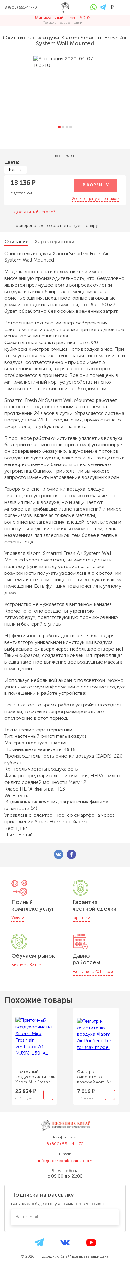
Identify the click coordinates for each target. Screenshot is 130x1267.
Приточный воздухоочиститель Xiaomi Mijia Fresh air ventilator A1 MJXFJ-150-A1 (35, 1077)
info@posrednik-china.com (65, 1160)
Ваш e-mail (27, 1217)
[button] (59, 127)
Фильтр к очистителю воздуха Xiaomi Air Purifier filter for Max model (96, 1077)
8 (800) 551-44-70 (65, 1144)
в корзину (96, 185)
